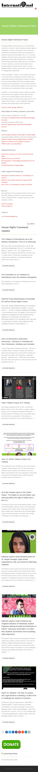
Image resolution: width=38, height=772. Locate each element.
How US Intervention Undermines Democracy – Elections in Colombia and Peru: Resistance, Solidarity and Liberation (18, 341)
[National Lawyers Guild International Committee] (17, 4)
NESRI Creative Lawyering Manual (11, 144)
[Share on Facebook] (6, 732)
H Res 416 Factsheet (7, 204)
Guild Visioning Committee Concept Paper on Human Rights (18, 135)
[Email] (29, 732)
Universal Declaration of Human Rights (12, 165)
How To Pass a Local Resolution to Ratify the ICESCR (16, 184)
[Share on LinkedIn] (26, 732)
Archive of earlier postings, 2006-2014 (12, 107)
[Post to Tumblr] (16, 732)
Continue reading (8, 266)
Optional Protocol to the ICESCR (10, 158)
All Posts (30, 224)
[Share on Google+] (13, 732)
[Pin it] (19, 732)
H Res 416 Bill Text (6, 206)
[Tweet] (9, 732)
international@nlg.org (11, 216)
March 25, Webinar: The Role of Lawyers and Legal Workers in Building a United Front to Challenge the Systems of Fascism (18, 695)
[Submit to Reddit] (22, 732)
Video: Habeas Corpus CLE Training (15, 403)
